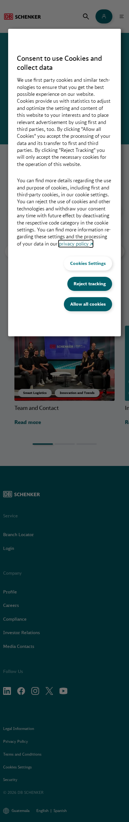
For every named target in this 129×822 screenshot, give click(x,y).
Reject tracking (90, 284)
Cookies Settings (88, 263)
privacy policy (74, 243)
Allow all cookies (88, 304)
